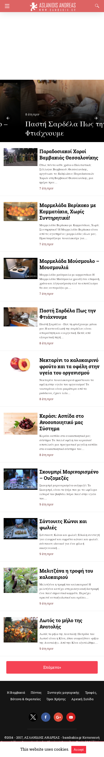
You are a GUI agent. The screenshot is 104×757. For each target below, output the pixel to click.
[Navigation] (6, 6)
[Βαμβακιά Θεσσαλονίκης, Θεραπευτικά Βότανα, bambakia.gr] (53, 4)
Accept (79, 749)
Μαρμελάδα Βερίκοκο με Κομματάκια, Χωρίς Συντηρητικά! (67, 211)
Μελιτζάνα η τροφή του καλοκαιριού (66, 574)
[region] (50, 46)
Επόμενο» (52, 667)
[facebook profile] (45, 717)
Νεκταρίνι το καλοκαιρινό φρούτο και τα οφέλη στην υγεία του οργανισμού (69, 366)
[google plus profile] (58, 717)
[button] (8, 118)
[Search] (96, 6)
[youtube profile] (70, 717)
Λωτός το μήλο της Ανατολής (60, 623)
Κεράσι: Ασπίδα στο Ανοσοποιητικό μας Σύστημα (61, 422)
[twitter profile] (33, 717)
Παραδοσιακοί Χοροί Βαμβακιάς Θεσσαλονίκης (68, 154)
